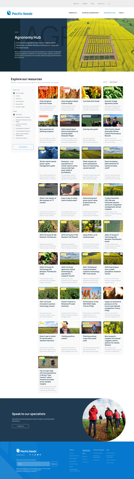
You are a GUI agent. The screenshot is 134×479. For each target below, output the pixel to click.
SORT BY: (105, 82)
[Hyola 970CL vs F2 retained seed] (91, 235)
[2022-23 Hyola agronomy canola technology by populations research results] (70, 268)
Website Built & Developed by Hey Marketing (26, 471)
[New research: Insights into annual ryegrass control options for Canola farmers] (113, 337)
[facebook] (30, 455)
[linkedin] (35, 455)
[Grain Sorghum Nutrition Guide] (48, 99)
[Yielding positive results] (70, 337)
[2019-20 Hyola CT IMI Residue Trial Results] (70, 235)
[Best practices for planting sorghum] (48, 129)
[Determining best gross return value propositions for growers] (91, 200)
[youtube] (38, 455)
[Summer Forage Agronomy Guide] (113, 99)
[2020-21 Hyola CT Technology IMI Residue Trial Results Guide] (113, 235)
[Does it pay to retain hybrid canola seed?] (70, 200)
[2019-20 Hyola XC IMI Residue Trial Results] (48, 235)
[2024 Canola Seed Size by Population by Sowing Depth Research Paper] (70, 129)
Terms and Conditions (36, 470)
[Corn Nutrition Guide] (91, 99)
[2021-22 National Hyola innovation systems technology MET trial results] (91, 268)
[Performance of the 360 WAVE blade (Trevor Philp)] (91, 303)
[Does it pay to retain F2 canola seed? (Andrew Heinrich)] (48, 337)
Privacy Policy (19, 470)
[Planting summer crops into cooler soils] (91, 337)
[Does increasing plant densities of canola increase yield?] (113, 164)
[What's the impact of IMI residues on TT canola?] (48, 200)
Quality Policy (27, 470)
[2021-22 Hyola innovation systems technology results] (48, 303)
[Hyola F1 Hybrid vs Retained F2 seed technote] (70, 303)
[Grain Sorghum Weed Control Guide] (70, 99)
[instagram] (40, 455)
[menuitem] (76, 3)
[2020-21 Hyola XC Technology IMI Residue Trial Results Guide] (48, 268)
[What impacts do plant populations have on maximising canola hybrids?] (91, 164)
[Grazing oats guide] (91, 129)
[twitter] (33, 455)
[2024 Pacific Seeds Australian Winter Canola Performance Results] (113, 129)
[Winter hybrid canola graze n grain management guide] (48, 164)
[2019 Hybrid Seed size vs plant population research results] (113, 268)
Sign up (54, 464)
